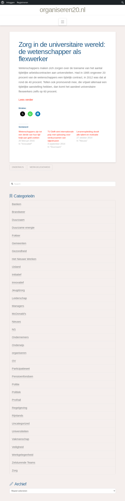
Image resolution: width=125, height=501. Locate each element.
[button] (62, 21)
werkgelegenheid (40, 167)
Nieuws (16, 321)
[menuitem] (2, 2)
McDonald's (19, 313)
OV (14, 360)
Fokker (16, 235)
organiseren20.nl (62, 9)
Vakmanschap (20, 439)
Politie (15, 384)
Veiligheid (18, 447)
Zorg (15, 470)
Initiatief (16, 274)
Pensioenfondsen (22, 376)
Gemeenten (19, 243)
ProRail (16, 399)
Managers (18, 306)
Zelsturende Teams (23, 462)
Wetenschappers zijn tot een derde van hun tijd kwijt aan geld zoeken (30, 134)
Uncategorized (21, 423)
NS (14, 329)
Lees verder (26, 99)
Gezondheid (19, 251)
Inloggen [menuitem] (10, 2)
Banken (16, 204)
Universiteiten (20, 431)
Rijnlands (17, 415)
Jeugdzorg (18, 290)
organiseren (19, 352)
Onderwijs (18, 167)
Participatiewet (21, 368)
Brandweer (18, 211)
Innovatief (18, 282)
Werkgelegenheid (22, 454)
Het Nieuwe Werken (24, 259)
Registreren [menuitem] (22, 2)
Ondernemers (20, 337)
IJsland (16, 266)
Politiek (16, 392)
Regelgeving (19, 407)
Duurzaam (18, 219)
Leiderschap (19, 298)
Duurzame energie (23, 227)
